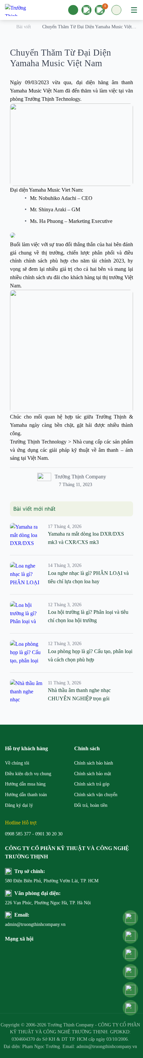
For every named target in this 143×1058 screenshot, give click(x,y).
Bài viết (23, 26)
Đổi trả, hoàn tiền (90, 805)
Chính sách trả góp (91, 784)
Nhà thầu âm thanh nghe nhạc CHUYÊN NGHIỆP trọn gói (79, 694)
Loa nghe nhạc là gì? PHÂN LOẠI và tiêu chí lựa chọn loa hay (88, 577)
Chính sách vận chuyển (95, 794)
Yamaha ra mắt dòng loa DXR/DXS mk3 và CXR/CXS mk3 (86, 538)
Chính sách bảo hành (93, 763)
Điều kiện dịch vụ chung (28, 773)
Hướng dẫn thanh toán (26, 794)
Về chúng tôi (17, 763)
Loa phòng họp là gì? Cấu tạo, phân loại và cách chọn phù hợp (90, 655)
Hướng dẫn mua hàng (25, 784)
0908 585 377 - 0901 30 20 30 (34, 833)
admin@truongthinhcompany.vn (35, 924)
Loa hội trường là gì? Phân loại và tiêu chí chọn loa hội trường (88, 616)
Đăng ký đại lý (19, 805)
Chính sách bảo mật (92, 773)
